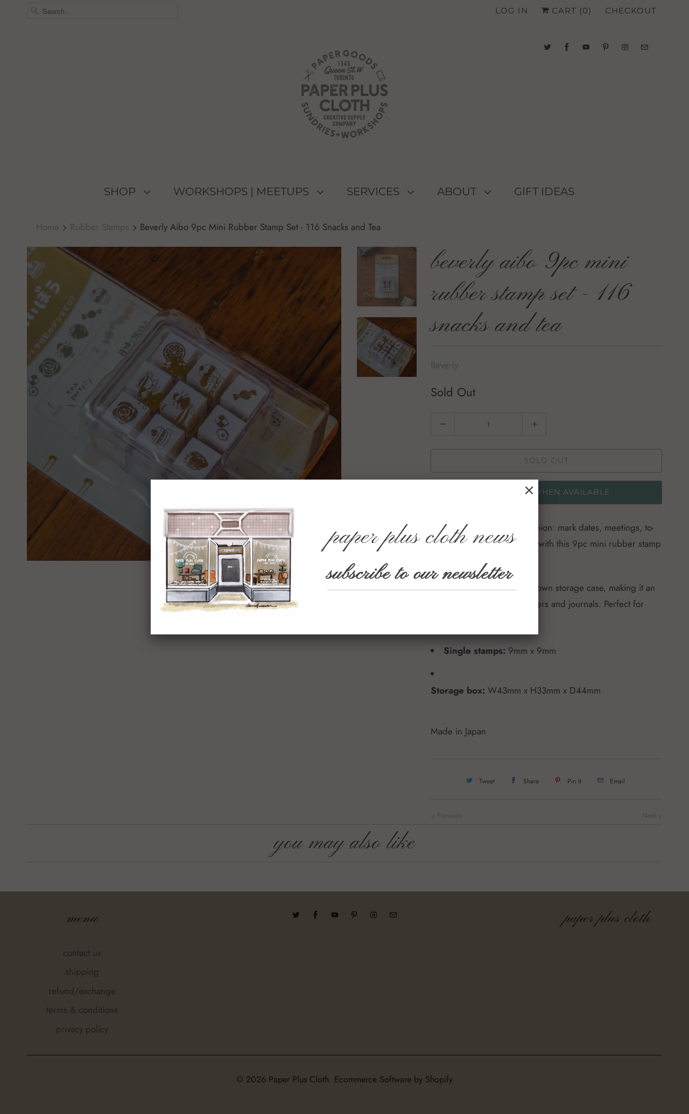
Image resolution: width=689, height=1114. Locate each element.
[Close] (529, 490)
